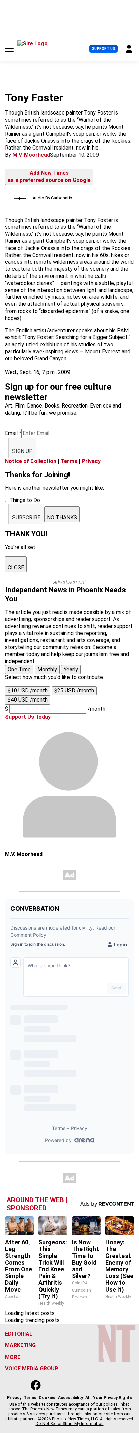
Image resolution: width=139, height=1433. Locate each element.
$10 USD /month (28, 690)
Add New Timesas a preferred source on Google (49, 176)
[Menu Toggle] (9, 49)
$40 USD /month (28, 699)
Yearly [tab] (71, 669)
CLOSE (16, 567)
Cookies (47, 1397)
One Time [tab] (19, 669)
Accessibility (70, 1397)
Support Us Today (28, 717)
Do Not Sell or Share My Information (70, 1423)
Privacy (91, 461)
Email (13, 433)
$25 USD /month (74, 690)
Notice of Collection (30, 461)
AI (87, 1397)
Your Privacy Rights (112, 1397)
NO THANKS (62, 517)
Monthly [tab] (47, 669)
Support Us (103, 48)
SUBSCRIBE (26, 517)
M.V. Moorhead (31, 155)
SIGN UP (22, 451)
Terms (69, 461)
